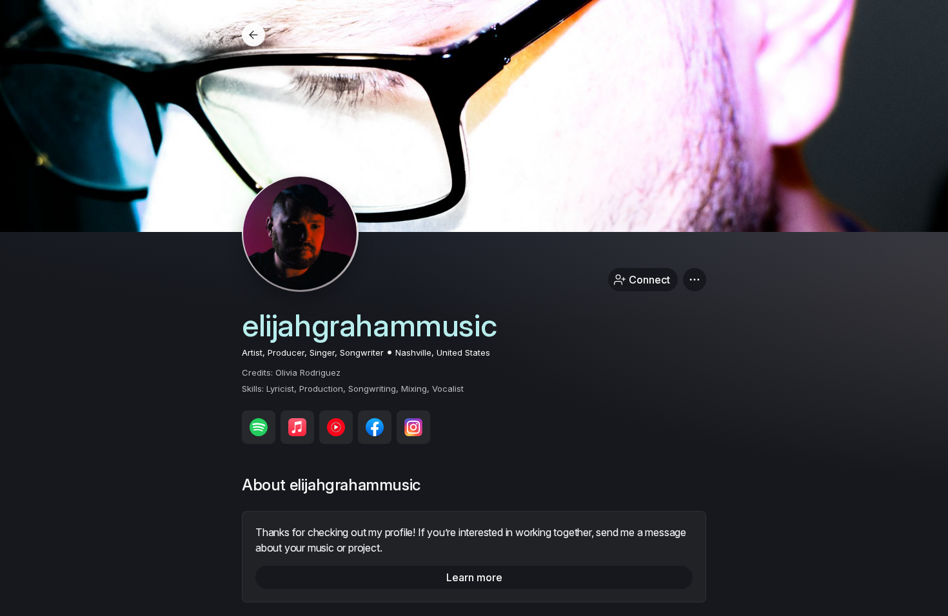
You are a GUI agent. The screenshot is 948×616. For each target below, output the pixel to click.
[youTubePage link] (336, 427)
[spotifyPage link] (258, 427)
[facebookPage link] (374, 427)
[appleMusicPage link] (297, 427)
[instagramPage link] (413, 427)
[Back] (253, 34)
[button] (694, 279)
